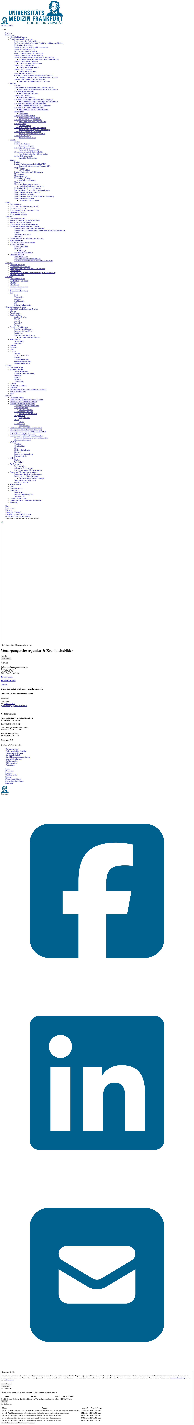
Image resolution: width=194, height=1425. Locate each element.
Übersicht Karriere (16, 367)
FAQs (12, 394)
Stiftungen (13, 502)
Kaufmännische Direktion (23, 412)
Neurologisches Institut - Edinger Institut (28, 152)
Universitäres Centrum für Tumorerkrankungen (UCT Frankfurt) (33, 273)
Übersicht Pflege (16, 204)
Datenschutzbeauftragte (18, 498)
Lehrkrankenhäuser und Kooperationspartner (26, 500)
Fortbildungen (19, 301)
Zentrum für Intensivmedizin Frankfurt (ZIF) (30, 164)
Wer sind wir (18, 462)
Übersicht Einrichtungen (18, 37)
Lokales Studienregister (22, 305)
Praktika (13, 345)
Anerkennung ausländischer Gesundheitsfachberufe (28, 389)
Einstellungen (6, 1384)
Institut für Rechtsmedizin (23, 156)
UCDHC (13, 442)
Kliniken (13, 83)
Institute (12, 140)
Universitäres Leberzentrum (24, 194)
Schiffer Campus (20, 124)
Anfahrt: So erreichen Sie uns (20, 222)
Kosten (16, 232)
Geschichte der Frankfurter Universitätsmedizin (26, 436)
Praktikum (13, 387)
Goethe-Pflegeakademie (22, 361)
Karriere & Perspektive (18, 208)
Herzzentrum (19, 112)
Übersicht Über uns (17, 398)
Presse (7, 769)
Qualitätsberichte (11, 775)
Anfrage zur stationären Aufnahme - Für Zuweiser (27, 269)
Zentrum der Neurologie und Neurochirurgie (30, 128)
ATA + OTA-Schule (21, 355)
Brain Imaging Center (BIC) (24, 73)
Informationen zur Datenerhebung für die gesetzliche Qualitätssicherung (39, 230)
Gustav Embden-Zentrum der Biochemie (28, 53)
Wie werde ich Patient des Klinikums (27, 259)
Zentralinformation (16, 240)
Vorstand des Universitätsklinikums (22, 404)
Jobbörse (13, 383)
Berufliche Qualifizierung (19, 327)
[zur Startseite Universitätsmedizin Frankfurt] (32, 23)
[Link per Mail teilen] (97, 1370)
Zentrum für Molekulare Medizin (26, 61)
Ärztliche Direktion (21, 408)
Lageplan (4, 684)
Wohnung (17, 379)
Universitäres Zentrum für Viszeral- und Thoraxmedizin (34, 196)
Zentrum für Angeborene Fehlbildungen (28, 172)
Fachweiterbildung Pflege (23, 331)
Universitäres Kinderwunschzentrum (27, 192)
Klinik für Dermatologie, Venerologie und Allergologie (33, 99)
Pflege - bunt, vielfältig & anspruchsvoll (24, 206)
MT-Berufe (18, 357)
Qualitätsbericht (15, 271)
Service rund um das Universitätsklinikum (25, 220)
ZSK (11, 293)
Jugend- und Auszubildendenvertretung (28, 470)
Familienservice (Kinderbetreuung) (26, 476)
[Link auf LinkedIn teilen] (97, 1178)
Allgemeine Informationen (23, 468)
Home (7, 506)
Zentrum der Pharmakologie (24, 65)
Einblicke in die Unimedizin (24, 373)
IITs (15, 303)
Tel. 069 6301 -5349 (8, 681)
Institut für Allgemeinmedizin (24, 49)
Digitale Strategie (20, 456)
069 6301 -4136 (9, 704)
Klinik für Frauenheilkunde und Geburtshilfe (30, 104)
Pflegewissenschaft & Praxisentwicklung (24, 210)
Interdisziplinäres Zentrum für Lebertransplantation (32, 190)
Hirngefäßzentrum (20, 176)
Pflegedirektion (19, 416)
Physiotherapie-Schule (22, 363)
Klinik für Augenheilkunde (23, 91)
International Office (17, 255)
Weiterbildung (15, 339)
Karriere (17, 452)
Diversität (17, 375)
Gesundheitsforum (16, 488)
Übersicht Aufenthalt (17, 218)
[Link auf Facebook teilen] (97, 986)
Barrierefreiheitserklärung (14, 781)
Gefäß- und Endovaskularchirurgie (17, 516)
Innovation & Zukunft (17, 212)
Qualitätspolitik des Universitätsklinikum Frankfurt (28, 432)
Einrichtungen (10, 508)
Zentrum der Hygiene (22, 144)
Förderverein (14, 490)
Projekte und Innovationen (23, 454)
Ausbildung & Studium (18, 385)
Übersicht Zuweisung (17, 265)
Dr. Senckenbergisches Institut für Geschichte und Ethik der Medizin (38, 43)
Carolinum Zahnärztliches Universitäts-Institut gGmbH (33, 75)
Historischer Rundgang (22, 440)
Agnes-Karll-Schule (21, 359)
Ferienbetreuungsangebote (23, 494)
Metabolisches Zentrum (22, 178)
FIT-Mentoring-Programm (19, 281)
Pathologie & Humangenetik (24, 148)
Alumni (17, 321)
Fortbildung (18, 333)
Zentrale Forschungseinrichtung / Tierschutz (29, 79)
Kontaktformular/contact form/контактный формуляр (33, 261)
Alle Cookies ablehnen (9, 1423)
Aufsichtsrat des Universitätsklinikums (23, 402)
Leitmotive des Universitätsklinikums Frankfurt (26, 400)
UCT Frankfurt (19, 168)
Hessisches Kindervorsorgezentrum (26, 184)
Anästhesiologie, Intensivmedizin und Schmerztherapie (33, 87)
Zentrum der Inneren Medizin (24, 116)
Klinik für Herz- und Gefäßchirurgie (18, 514)
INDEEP (13, 283)
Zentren (12, 160)
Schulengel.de (19, 496)
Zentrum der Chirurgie (22, 95)
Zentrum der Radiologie (22, 136)
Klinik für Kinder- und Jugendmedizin (28, 120)
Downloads (18, 236)
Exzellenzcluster (15, 289)
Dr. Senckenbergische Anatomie (25, 51)
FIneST (17, 319)
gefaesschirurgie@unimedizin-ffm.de (14, 706)
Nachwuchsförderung (22, 450)
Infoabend (13, 347)
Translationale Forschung (19, 291)
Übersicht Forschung (17, 279)
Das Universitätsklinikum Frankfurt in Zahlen (26, 428)
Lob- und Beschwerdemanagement (22, 242)
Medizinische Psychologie (23, 45)
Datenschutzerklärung (13, 779)
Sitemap (8, 777)
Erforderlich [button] (5, 1386)
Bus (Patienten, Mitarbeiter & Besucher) (24, 224)
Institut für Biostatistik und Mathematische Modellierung (34, 57)
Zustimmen (7, 1389)
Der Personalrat (15, 464)
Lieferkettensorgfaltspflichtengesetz (22, 434)
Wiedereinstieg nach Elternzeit (25, 480)
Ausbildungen (15, 313)
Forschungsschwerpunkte (19, 287)
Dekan (16, 420)
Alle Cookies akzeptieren (26, 1423)
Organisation (18, 297)
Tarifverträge (18, 381)
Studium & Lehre (16, 315)
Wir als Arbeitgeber (17, 369)
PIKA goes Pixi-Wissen (18, 214)
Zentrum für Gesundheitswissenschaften (28, 55)
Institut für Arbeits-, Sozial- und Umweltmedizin (31, 47)
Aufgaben (17, 299)
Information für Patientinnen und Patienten (25, 226)
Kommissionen (19, 424)
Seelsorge (17, 249)
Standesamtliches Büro (22, 234)
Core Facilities (19, 446)
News (12, 349)
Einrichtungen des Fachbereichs (21, 39)
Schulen (13, 351)
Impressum (9, 783)
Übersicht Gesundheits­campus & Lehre (24, 309)
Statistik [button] (4, 1401)
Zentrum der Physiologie (23, 69)
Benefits (17, 377)
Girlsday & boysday (21, 482)
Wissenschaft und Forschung (20, 267)
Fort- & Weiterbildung (18, 392)
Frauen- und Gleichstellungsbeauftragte (24, 472)
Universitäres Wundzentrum (24, 198)
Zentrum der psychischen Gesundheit (27, 132)
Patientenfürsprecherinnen (23, 253)
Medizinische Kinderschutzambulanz (27, 188)
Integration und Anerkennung (24, 335)
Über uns (13, 311)
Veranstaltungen (15, 484)
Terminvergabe (7, 677)
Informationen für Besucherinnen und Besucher (27, 238)
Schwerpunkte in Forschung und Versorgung (26, 430)
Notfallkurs (18, 343)
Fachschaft (18, 323)
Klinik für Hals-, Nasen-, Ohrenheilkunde (29, 108)
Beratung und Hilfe (17, 244)
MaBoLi (13, 458)
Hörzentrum (18, 182)
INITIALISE (14, 285)
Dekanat (17, 325)
